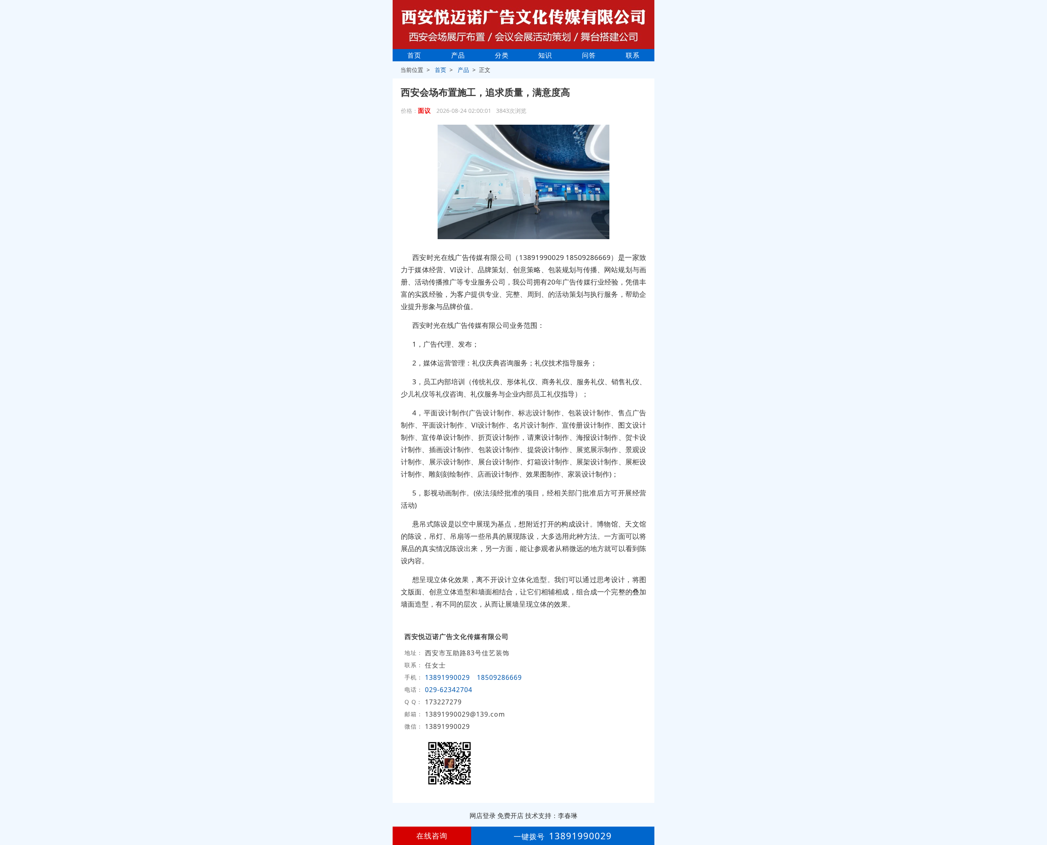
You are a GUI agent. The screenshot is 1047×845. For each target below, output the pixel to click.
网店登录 (483, 815)
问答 (589, 55)
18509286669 (499, 677)
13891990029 (447, 677)
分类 (502, 55)
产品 (458, 55)
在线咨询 (431, 836)
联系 (633, 55)
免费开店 (510, 815)
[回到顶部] (1036, 813)
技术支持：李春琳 (551, 815)
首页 (414, 55)
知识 (545, 55)
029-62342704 (448, 689)
